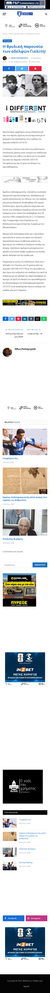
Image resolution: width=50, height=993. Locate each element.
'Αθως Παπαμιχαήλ (19, 58)
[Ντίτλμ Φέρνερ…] (10, 865)
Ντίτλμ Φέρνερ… (26, 862)
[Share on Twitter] (9, 68)
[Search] (46, 14)
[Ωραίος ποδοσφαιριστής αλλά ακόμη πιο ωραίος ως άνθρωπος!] (25, 481)
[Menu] (4, 14)
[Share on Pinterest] (35, 68)
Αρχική (26, 986)
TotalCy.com (37, 981)
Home (5, 34)
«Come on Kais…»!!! (34, 333)
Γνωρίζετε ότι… (11, 458)
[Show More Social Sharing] (44, 68)
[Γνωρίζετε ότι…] (25, 442)
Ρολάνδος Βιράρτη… (14, 539)
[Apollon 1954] (25, 14)
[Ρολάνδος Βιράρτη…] (25, 522)
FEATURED (7, 41)
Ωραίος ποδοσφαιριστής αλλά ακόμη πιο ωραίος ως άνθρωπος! (25, 499)
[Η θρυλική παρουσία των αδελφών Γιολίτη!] (25, 85)
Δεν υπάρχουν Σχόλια (19, 62)
